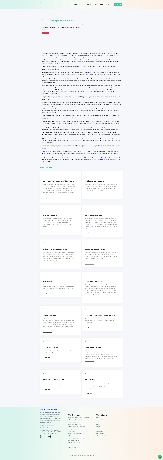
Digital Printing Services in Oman (77, 426)
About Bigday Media (102, 419)
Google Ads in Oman (74, 440)
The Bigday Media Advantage (49, 151)
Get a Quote (45, 33)
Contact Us (108, 4)
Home (75, 4)
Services (89, 4)
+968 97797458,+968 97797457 (50, 425)
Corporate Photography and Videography (79, 417)
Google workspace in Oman (76, 429)
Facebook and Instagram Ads (76, 445)
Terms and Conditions (102, 435)
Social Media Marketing (75, 433)
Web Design (72, 431)
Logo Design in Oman (74, 442)
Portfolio (96, 4)
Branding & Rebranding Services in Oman (79, 438)
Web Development (73, 422)
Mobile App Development (75, 419)
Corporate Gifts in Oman (75, 424)
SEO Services (72, 447)
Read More (47, 198)
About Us (81, 4)
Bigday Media (88, 72)
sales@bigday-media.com (48, 427)
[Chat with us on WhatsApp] (160, 457)
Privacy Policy (100, 433)
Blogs (101, 4)
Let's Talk (118, 4)
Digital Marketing (73, 435)
